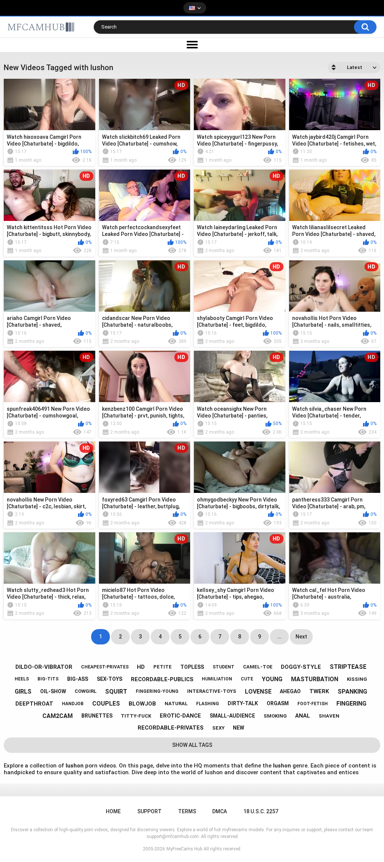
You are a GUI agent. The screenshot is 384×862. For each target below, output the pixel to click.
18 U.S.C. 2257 (260, 811)
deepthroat (34, 703)
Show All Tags (192, 745)
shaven (329, 716)
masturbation (314, 679)
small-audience (232, 716)
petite (162, 667)
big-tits (48, 679)
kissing (357, 679)
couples (106, 703)
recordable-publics (162, 679)
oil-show (53, 691)
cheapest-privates (105, 667)
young (272, 679)
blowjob (142, 703)
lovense (258, 691)
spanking (352, 691)
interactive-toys (211, 691)
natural (176, 703)
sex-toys (109, 679)
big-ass (77, 679)
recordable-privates (171, 727)
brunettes (96, 716)
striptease (348, 666)
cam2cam (57, 715)
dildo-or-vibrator (43, 667)
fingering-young (157, 691)
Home (113, 811)
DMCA (219, 811)
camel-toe (258, 667)
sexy (218, 728)
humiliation (217, 679)
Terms (187, 811)
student (223, 667)
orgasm (278, 703)
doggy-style (301, 667)
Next (301, 637)
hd (141, 667)
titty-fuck (136, 716)
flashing (207, 703)
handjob (73, 703)
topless (192, 667)
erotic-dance (180, 715)
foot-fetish (312, 703)
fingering (351, 703)
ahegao (290, 691)
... (279, 637)
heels (22, 679)
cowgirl (86, 691)
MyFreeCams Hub (184, 848)
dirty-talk (243, 703)
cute (247, 679)
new (238, 728)
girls (23, 691)
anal (302, 715)
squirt (116, 691)
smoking (275, 716)
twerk (319, 691)
